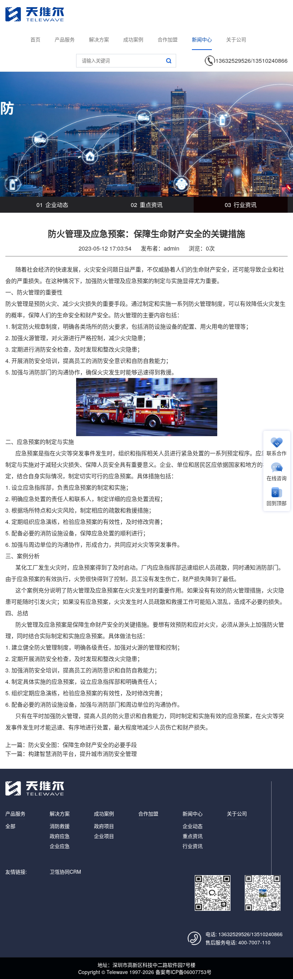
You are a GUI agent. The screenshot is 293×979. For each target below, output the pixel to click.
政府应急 (60, 835)
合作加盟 (168, 39)
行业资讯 (241, 205)
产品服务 (65, 39)
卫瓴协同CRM (65, 871)
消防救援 (60, 825)
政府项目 (104, 825)
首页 (35, 39)
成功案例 (133, 39)
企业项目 (104, 835)
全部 (10, 825)
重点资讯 (147, 205)
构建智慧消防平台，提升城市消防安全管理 (82, 754)
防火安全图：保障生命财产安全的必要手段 (82, 745)
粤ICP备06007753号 (188, 971)
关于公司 (236, 39)
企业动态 (52, 205)
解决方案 (99, 39)
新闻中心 (202, 39)
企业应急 (60, 845)
